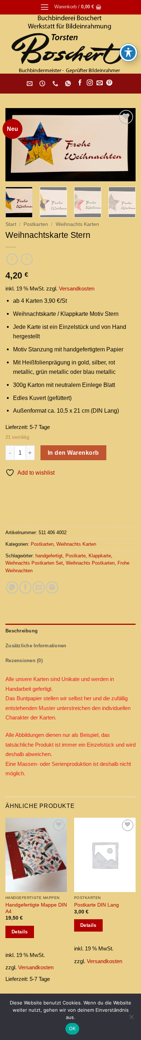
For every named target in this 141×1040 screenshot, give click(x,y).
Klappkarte (100, 555)
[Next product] (12, 259)
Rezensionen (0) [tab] (24, 660)
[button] (44, 7)
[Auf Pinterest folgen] (109, 83)
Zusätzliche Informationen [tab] (36, 645)
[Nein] (131, 1019)
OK (72, 1028)
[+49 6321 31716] (56, 84)
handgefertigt (49, 555)
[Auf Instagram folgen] (90, 83)
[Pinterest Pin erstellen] (52, 587)
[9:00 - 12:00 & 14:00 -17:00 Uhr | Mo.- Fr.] (43, 84)
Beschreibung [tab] (21, 631)
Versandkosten (76, 289)
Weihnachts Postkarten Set (34, 563)
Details (20, 931)
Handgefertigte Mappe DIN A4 (36, 908)
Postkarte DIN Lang (96, 905)
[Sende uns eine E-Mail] (100, 83)
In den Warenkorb (73, 453)
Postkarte (75, 555)
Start (10, 224)
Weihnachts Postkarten (90, 563)
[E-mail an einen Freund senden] (39, 587)
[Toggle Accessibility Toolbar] (128, 52)
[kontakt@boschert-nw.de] (30, 84)
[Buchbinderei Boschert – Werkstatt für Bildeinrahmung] (70, 44)
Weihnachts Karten (77, 224)
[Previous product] (27, 259)
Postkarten (36, 224)
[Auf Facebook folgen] (80, 83)
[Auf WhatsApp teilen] (12, 587)
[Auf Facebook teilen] (25, 587)
